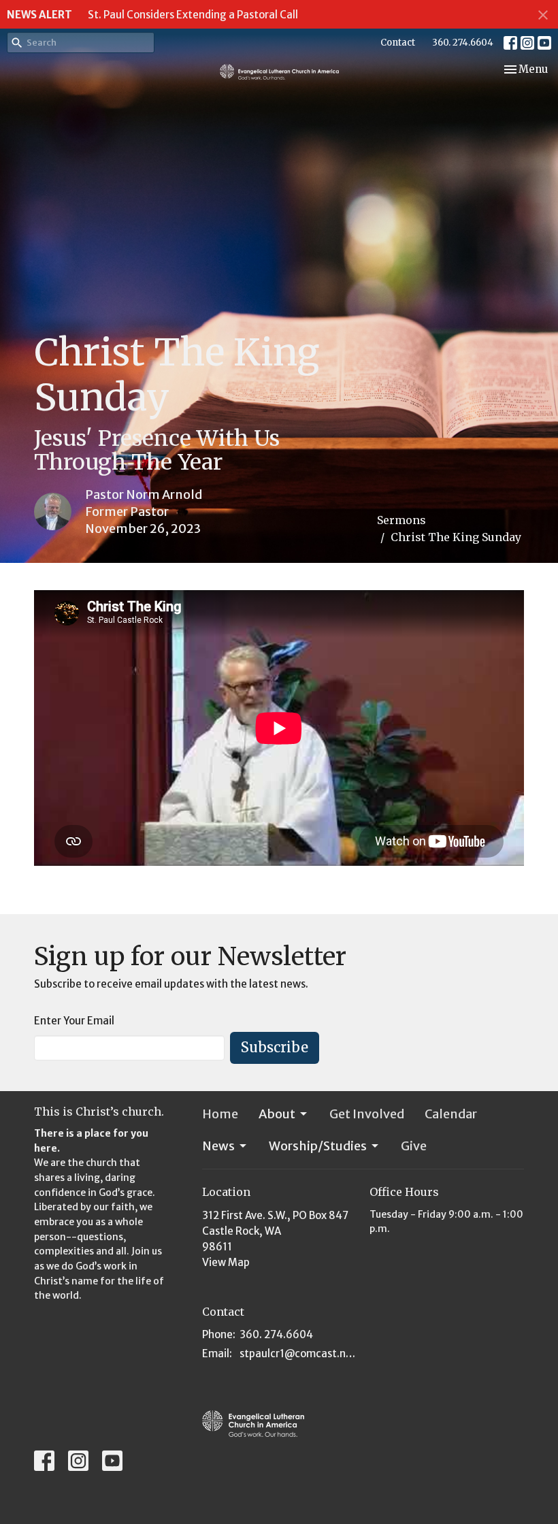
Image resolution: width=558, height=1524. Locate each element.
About (277, 1114)
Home (220, 1114)
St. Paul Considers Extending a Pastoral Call (193, 14)
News (218, 1146)
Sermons (401, 520)
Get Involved (366, 1114)
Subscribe (274, 1047)
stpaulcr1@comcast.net (298, 1353)
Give (414, 1146)
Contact (397, 42)
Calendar (451, 1114)
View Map (226, 1262)
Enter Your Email (74, 1020)
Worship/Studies (318, 1146)
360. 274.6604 (462, 42)
